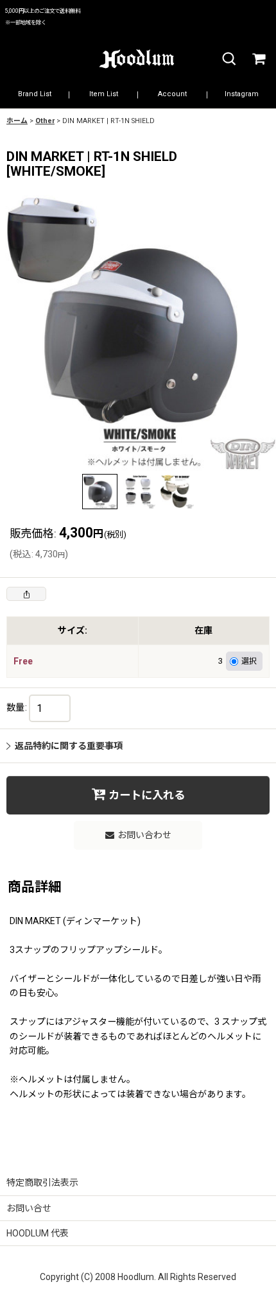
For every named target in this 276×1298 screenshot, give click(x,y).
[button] (228, 59)
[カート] (258, 59)
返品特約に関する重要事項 (69, 746)
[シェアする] (26, 594)
